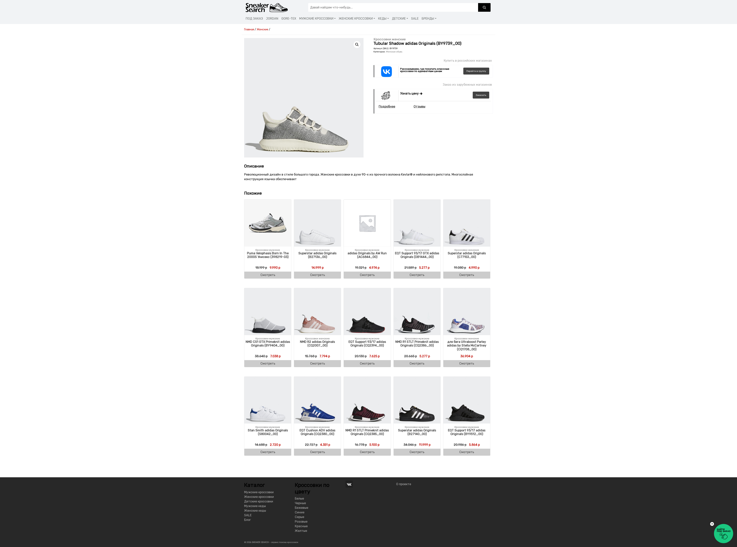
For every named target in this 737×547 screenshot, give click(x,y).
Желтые (301, 531)
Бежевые (301, 508)
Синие (299, 512)
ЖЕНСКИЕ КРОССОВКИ (356, 18)
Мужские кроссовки (259, 492)
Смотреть (267, 275)
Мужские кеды (255, 506)
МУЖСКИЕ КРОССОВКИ (316, 18)
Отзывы (419, 106)
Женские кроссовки (259, 497)
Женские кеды (255, 510)
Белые (299, 498)
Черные (300, 503)
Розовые (301, 521)
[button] (357, 44)
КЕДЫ (382, 18)
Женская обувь (394, 52)
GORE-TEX (288, 18)
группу (476, 71)
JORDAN (272, 18)
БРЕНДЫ (428, 18)
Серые (299, 517)
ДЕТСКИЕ (399, 18)
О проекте (403, 484)
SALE (415, 18)
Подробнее (387, 106)
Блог (247, 520)
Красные (301, 526)
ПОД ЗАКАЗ (254, 18)
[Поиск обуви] (484, 7)
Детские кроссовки (258, 501)
